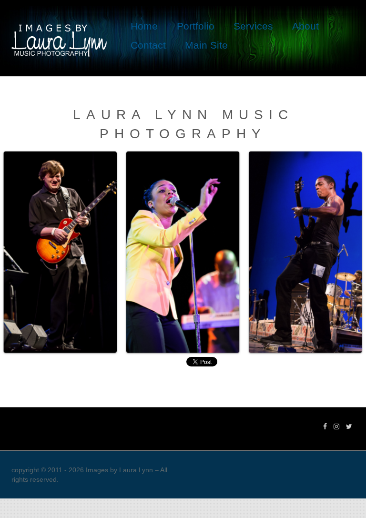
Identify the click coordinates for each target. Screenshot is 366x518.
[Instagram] (336, 426)
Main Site (206, 45)
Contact (148, 45)
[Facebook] (325, 426)
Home (144, 25)
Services (253, 25)
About (305, 25)
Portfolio (195, 25)
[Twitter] (349, 426)
